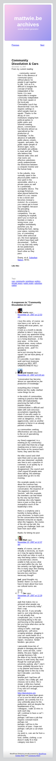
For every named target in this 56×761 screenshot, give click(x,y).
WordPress (42, 753)
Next (42, 45)
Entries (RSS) (20, 755)
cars (13, 281)
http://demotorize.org (27, 693)
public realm (28, 283)
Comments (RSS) (34, 755)
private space (17, 283)
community (20, 281)
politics (37, 281)
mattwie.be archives (28, 21)
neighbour (30, 281)
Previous (15, 45)
